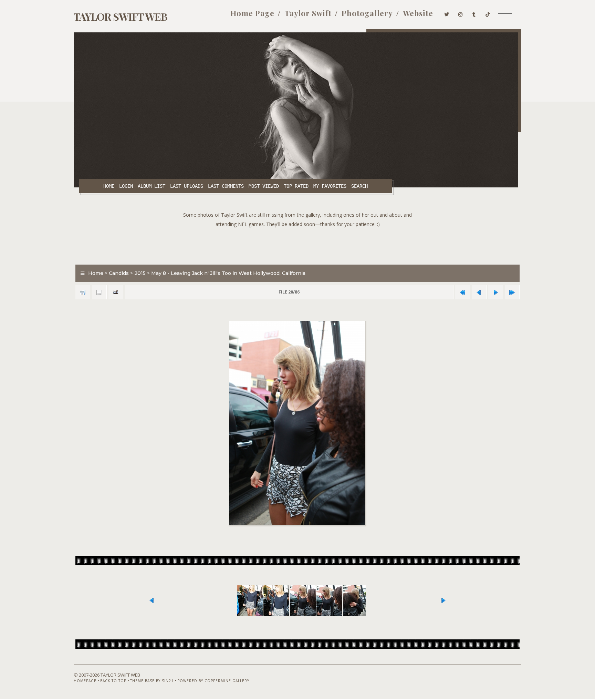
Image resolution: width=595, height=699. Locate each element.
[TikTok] (487, 13)
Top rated (296, 186)
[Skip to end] (512, 292)
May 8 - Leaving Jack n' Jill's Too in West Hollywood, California (228, 273)
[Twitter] (447, 13)
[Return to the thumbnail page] (82, 292)
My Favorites (329, 186)
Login (126, 186)
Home (108, 186)
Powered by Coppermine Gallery (213, 680)
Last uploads (186, 186)
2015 (140, 273)
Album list (151, 186)
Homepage (85, 680)
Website (418, 13)
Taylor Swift (308, 13)
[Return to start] (462, 292)
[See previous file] (478, 292)
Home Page (252, 13)
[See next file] (495, 292)
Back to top (113, 680)
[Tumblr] (474, 13)
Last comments (226, 186)
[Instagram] (460, 13)
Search (359, 186)
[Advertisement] (297, 244)
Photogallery (367, 13)
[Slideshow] (115, 292)
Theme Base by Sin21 (152, 680)
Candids (119, 273)
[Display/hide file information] (99, 292)
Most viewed (264, 186)
